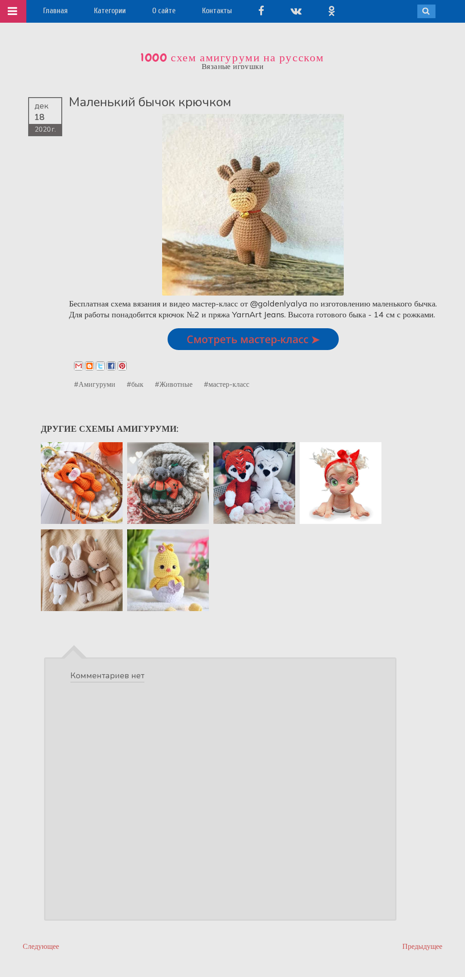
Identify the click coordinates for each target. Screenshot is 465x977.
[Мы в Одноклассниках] (331, 10)
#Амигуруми (94, 384)
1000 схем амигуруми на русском (232, 57)
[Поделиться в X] (100, 365)
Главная (55, 10)
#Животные (174, 384)
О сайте (164, 10)
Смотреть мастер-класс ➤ (253, 339)
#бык (135, 384)
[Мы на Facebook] (261, 10)
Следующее (41, 946)
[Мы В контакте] (296, 10)
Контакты (217, 10)
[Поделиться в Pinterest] (122, 365)
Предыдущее (422, 946)
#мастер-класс (226, 384)
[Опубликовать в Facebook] (111, 365)
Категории (110, 10)
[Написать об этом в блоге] (89, 365)
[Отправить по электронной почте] (78, 365)
